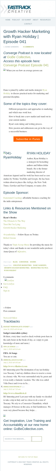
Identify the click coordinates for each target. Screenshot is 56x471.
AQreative (21, 251)
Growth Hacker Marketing (14, 227)
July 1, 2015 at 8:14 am (12, 349)
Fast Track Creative (28, 9)
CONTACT (28, 24)
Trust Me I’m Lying (11, 224)
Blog (15, 262)
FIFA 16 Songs (9, 347)
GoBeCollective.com (28, 429)
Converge (23, 262)
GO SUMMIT (26, 20)
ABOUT (35, 20)
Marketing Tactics (39, 268)
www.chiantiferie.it (12, 387)
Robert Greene (9, 237)
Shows (33, 262)
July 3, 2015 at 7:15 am (12, 389)
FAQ (5, 287)
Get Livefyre (8, 283)
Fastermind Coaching (12, 197)
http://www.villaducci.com (15, 366)
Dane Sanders (39, 265)
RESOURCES (45, 20)
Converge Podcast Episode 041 (26, 65)
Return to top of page (28, 457)
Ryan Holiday (10, 270)
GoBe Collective (18, 57)
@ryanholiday (9, 234)
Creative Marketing (22, 265)
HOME (7, 20)
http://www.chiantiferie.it (14, 393)
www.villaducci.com (12, 360)
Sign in (6, 290)
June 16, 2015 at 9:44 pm (12, 329)
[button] (28, 307)
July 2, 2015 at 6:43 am (12, 363)
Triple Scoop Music (21, 244)
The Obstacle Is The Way (14, 220)
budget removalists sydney (16, 327)
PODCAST (16, 20)
